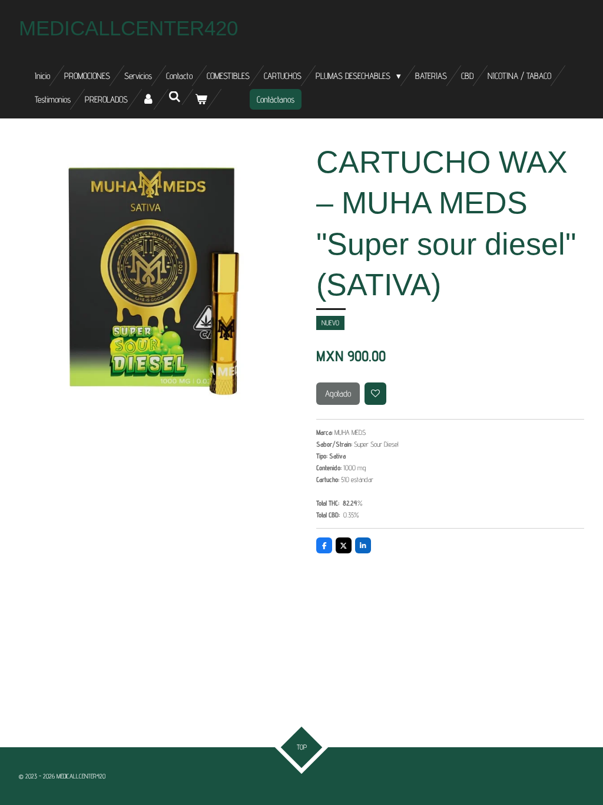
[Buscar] (174, 97)
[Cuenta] (148, 99)
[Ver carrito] (201, 99)
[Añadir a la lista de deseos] (376, 393)
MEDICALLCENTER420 (128, 28)
